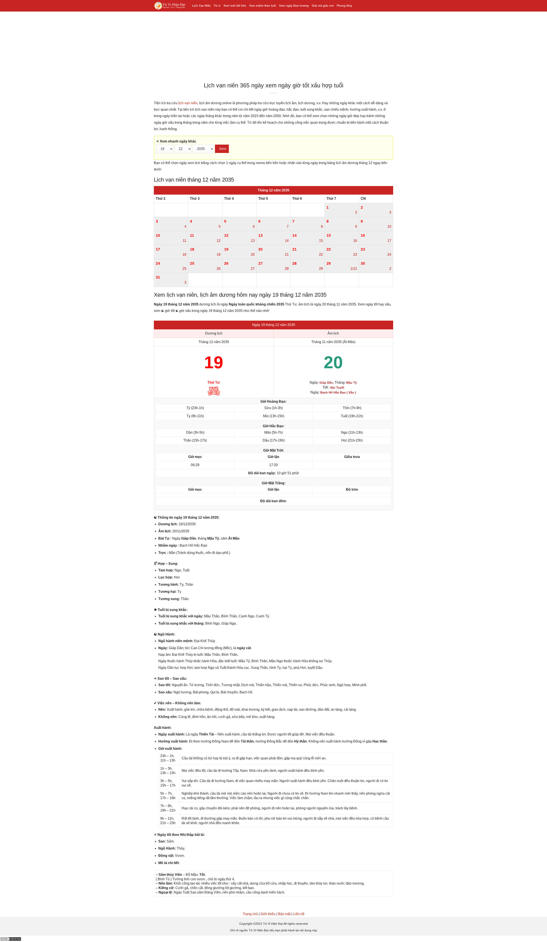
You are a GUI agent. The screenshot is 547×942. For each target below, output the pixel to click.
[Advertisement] (273, 48)
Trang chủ (250, 914)
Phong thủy (344, 5)
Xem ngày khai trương (294, 5)
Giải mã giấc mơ (323, 5)
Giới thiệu (267, 914)
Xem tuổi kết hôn (235, 5)
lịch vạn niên (187, 103)
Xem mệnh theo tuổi (262, 5)
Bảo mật (284, 914)
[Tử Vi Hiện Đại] (170, 5)
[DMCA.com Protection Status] (10, 939)
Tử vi (217, 5)
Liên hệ (298, 914)
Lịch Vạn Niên (201, 5)
